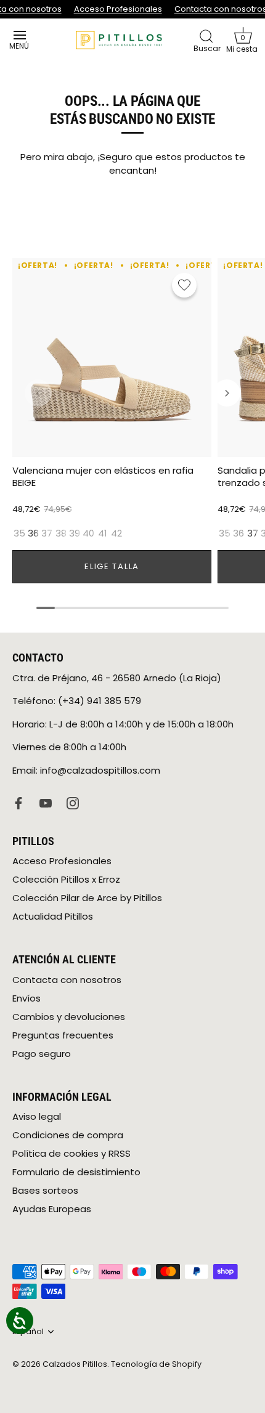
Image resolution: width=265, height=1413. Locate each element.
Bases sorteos (45, 1190)
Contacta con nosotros (219, 9)
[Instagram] (73, 802)
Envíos (26, 998)
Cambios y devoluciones (68, 1016)
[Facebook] (18, 802)
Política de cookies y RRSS (71, 1153)
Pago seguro (41, 1053)
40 (88, 533)
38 (61, 533)
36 (33, 533)
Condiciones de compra (67, 1134)
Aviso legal (36, 1116)
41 (102, 533)
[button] (242, 40)
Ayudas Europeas (51, 1208)
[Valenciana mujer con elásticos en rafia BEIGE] (111, 357)
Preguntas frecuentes (62, 1035)
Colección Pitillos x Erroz (66, 879)
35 (19, 533)
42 (116, 533)
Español (28, 1332)
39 (74, 533)
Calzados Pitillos (75, 1364)
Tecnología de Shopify (156, 1364)
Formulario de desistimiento (76, 1171)
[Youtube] (45, 802)
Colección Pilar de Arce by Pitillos (87, 897)
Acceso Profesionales (116, 9)
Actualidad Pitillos (52, 916)
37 (46, 533)
